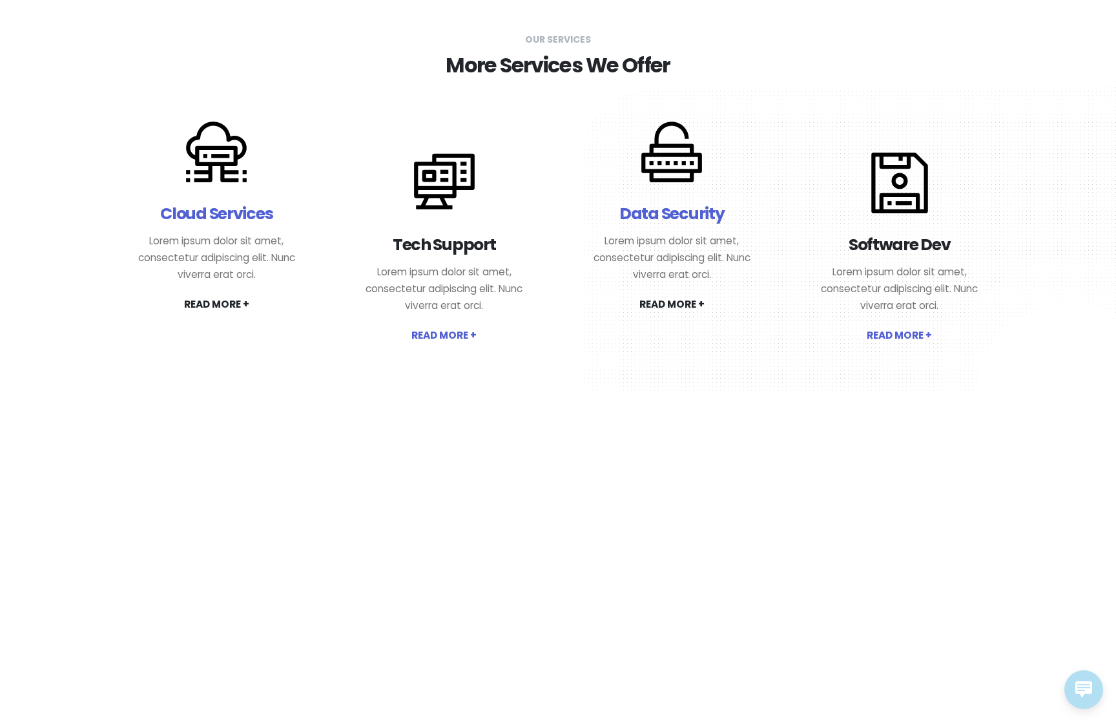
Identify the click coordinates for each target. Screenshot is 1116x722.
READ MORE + (216, 304)
